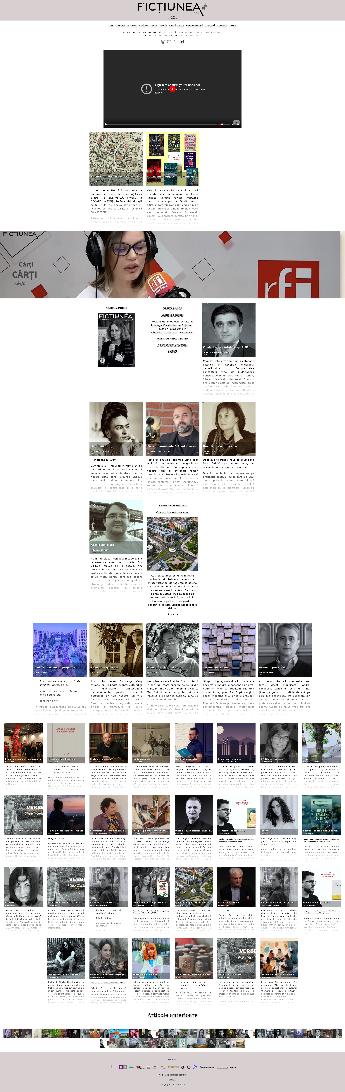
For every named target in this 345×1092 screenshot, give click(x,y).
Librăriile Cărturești (163, 332)
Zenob (163, 25)
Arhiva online (172, 307)
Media (172, 1080)
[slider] (161, 124)
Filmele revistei (173, 314)
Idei (111, 25)
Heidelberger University (172, 344)
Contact (222, 25)
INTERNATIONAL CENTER (172, 338)
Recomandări (194, 25)
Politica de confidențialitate (172, 1075)
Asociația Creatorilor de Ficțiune (171, 325)
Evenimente (176, 25)
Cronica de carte (126, 25)
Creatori (210, 25)
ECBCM (172, 350)
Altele (232, 25)
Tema (153, 25)
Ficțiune (143, 25)
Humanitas (186, 332)
